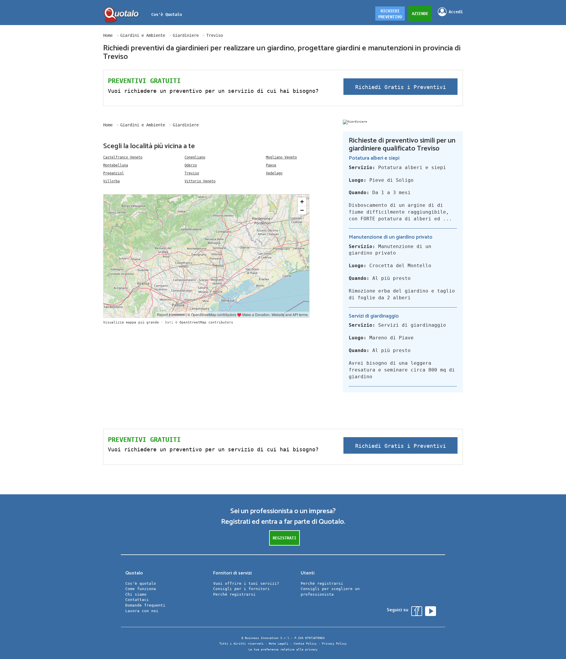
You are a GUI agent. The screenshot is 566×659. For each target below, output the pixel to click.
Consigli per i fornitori (241, 589)
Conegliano (195, 157)
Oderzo (191, 165)
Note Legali (278, 643)
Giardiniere (186, 35)
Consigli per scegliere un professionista (330, 592)
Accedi (456, 11)
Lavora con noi (141, 611)
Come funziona (140, 589)
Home (108, 35)
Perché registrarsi (234, 594)
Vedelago (274, 173)
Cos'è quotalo (140, 583)
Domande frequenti (145, 605)
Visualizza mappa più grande (131, 322)
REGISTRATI (284, 538)
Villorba (111, 181)
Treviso (192, 173)
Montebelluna (115, 165)
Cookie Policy (305, 643)
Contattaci (137, 599)
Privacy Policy (334, 643)
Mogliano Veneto (281, 157)
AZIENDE (420, 13)
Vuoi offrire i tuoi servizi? (246, 583)
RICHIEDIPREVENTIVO (390, 14)
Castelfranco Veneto (122, 157)
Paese (271, 165)
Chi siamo (136, 594)
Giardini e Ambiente (142, 35)
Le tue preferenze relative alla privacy (283, 649)
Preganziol (113, 173)
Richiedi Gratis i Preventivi (400, 87)
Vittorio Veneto (200, 181)
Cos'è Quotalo (166, 14)
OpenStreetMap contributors (206, 322)
